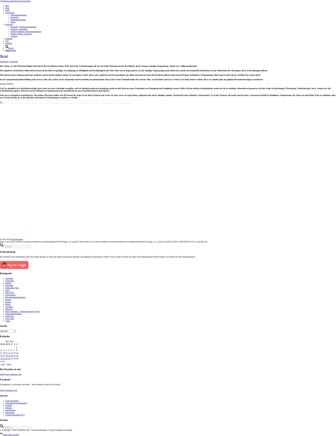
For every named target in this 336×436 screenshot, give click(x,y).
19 (9, 356)
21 (15, 356)
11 (7, 353)
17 (4, 356)
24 (4, 359)
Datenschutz (10, 410)
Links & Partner (12, 401)
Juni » (9, 364)
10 (4, 353)
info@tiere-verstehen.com (10, 374)
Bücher (8, 283)
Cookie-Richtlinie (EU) (15, 415)
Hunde (8, 300)
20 (12, 356)
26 (9, 359)
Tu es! (4, 56)
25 (7, 359)
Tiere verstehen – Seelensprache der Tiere (22, 311)
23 (1, 359)
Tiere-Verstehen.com (8, 390)
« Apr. (2, 364)
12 (9, 353)
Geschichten (10, 295)
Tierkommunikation (13, 314)
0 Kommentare (17, 239)
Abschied (9, 278)
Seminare (9, 307)
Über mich (9, 318)
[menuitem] (170, 5)
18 (7, 356)
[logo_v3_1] (15, 1)
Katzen (8, 302)
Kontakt (8, 405)
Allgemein (4, 62)
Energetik (14, 62)
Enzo (7, 290)
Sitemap (8, 408)
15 (17, 353)
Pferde (8, 304)
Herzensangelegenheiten (15, 297)
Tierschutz (9, 316)
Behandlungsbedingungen (16, 403)
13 (12, 353)
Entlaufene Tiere (12, 288)
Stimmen (9, 309)
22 (17, 356)
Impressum (9, 412)
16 (1, 356)
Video (7, 321)
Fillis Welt (9, 292)
